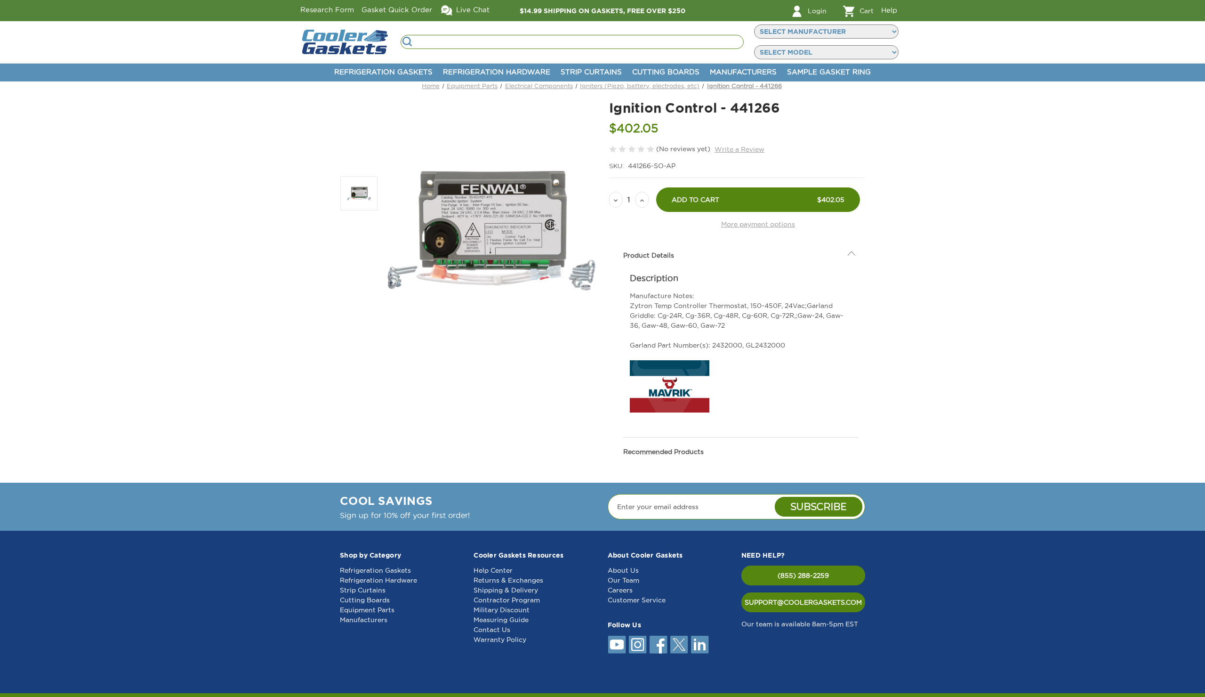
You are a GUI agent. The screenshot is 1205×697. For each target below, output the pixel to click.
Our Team (623, 580)
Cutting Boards (665, 72)
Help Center (493, 570)
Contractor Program (507, 600)
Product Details (648, 255)
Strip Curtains (591, 72)
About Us (623, 570)
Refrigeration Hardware (496, 72)
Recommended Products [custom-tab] (663, 451)
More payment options (758, 224)
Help (889, 10)
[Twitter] (679, 644)
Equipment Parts (367, 610)
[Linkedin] (700, 644)
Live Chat (472, 10)
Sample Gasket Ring (829, 72)
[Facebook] (658, 644)
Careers (620, 590)
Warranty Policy (500, 639)
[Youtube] (617, 644)
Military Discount (502, 610)
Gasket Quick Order (397, 10)
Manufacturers (743, 72)
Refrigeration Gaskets (383, 72)
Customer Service (637, 600)
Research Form (327, 10)
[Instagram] (637, 644)
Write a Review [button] (739, 149)
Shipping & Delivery (506, 590)
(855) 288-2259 (803, 575)
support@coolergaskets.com (803, 602)
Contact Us (492, 629)
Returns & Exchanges (508, 580)
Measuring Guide (501, 620)
